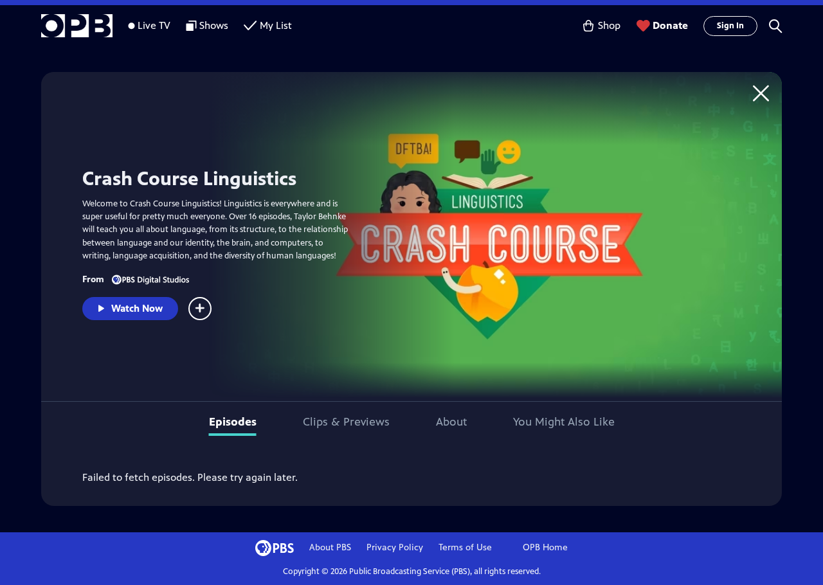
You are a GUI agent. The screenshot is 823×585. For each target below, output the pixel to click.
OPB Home (545, 547)
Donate (670, 25)
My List (276, 25)
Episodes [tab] (233, 422)
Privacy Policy (394, 547)
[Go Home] (761, 93)
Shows (213, 25)
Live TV (154, 25)
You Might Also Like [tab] (564, 422)
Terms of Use (465, 547)
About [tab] (451, 422)
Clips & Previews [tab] (346, 422)
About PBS (330, 547)
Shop (609, 25)
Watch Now (137, 308)
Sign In (730, 26)
